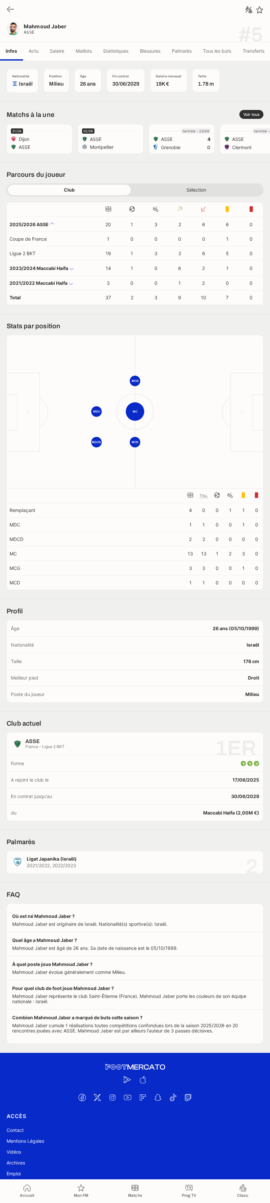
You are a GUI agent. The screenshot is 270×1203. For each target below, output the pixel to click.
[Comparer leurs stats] (249, 10)
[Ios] (143, 1079)
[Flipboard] (143, 1097)
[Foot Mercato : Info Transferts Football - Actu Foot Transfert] (135, 1067)
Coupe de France (28, 239)
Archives (16, 1162)
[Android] (127, 1079)
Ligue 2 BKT (23, 253)
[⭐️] (259, 10)
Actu (34, 51)
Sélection (196, 190)
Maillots (84, 51)
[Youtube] (127, 1097)
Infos (11, 51)
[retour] (10, 9)
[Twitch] (188, 1097)
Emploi (14, 1173)
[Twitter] (97, 1097)
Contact (15, 1130)
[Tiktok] (173, 1097)
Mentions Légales (25, 1141)
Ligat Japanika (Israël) (52, 859)
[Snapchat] (158, 1097)
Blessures (150, 51)
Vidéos (14, 1152)
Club (69, 190)
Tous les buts (217, 51)
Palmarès (182, 51)
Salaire (57, 51)
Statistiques (115, 51)
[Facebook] (82, 1097)
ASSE (29, 32)
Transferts (253, 51)
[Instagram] (112, 1097)
